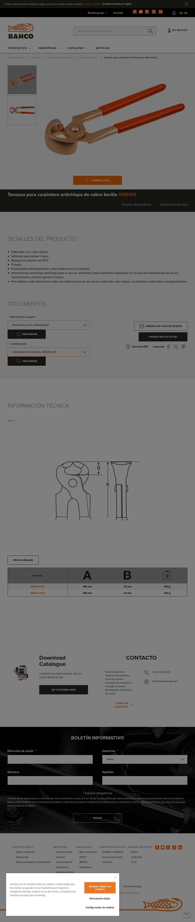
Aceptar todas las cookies (100, 887)
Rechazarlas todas (100, 898)
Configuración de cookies (100, 907)
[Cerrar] (115, 877)
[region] (62, 894)
